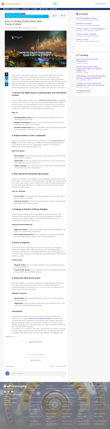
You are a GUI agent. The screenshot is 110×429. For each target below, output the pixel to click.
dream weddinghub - (81, 79)
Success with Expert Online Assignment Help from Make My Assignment (89, 69)
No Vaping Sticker (83, 91)
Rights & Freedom (66, 416)
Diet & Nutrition (98, 393)
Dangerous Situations (35, 393)
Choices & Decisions (67, 388)
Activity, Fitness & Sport (68, 385)
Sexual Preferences (98, 416)
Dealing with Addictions (52, 393)
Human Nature (82, 401)
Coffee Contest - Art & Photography (90, 29)
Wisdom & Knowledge (99, 424)
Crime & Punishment (99, 388)
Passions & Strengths (51, 413)
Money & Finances (50, 409)
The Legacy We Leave (83, 421)
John (6, 28)
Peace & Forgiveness (67, 413)
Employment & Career (35, 397)
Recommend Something (35, 354)
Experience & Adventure (68, 397)
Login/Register (100, 4)
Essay (23, 13)
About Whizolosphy (10, 398)
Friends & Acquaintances (36, 401)
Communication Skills (83, 388)
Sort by (52, 366)
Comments (33, 28)
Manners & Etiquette (35, 409)
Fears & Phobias (98, 397)
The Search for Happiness (100, 421)
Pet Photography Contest (86, 18)
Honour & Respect (66, 401)
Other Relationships (99, 409)
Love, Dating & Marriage (100, 404)
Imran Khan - (79, 63)
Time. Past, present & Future (13, 13)
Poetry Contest (82, 39)
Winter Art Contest (83, 23)
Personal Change (82, 413)
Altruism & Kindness (99, 385)
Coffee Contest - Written (86, 34)
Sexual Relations (34, 421)
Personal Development (99, 413)
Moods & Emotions (66, 409)
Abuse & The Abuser (35, 385)
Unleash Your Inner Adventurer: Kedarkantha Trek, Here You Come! (90, 84)
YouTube (45, 9)
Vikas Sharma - (80, 87)
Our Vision (6, 400)
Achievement (49, 385)
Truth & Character (66, 424)
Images (54, 9)
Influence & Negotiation (52, 404)
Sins (47, 421)
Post (63, 377)
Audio (35, 9)
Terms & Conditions (10, 402)
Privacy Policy (8, 404)
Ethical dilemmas (50, 397)
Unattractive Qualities (83, 424)
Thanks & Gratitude (67, 421)
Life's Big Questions (83, 404)
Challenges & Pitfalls (51, 388)
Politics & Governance (35, 416)
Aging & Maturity (82, 385)
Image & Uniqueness (99, 401)
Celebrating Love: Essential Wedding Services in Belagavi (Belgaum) (91, 77)
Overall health (33, 413)
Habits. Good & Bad (51, 401)
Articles (26, 9)
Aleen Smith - (79, 72)
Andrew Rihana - (80, 92)
